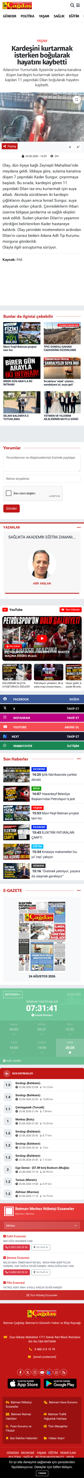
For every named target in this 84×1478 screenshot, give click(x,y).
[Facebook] (20, 1372)
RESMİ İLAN (68, 1453)
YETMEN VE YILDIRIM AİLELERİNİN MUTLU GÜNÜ (61, 417)
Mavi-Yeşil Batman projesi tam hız (55, 815)
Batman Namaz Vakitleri (18, 1416)
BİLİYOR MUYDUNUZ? (49, 1457)
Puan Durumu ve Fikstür (19, 1428)
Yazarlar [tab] (11, 527)
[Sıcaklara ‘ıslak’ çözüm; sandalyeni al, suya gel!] (62, 367)
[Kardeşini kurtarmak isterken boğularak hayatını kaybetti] (42, 117)
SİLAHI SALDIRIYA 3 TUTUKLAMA (16, 417)
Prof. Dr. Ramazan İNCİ (42, 583)
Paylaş (12, 146)
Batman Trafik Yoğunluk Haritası (55, 1416)
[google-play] (60, 1384)
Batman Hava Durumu (63, 1402)
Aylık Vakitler (13, 1060)
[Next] (49, 1372)
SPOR (36, 788)
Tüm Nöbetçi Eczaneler (43, 1295)
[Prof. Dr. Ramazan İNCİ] (42, 564)
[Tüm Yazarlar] (79, 527)
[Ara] (72, 5)
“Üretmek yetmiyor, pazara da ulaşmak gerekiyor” (55, 873)
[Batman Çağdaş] (17, 5)
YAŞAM (44, 16)
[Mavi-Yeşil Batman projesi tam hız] (21, 333)
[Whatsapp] (56, 1372)
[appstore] (24, 1384)
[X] (27, 1372)
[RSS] (64, 1372)
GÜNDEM (9, 16)
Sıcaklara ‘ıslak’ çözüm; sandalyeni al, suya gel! (59, 383)
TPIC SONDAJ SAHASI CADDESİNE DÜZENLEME (60, 348)
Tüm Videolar (72, 609)
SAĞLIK (59, 16)
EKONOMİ (39, 769)
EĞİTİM (74, 16)
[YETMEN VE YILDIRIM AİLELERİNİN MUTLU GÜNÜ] (62, 402)
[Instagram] (35, 1372)
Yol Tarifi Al (42, 1247)
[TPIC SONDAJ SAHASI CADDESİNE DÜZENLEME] (62, 333)
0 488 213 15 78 (45, 1349)
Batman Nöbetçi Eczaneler (19, 1404)
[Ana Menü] (78, 5)
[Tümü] (79, 759)
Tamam (42, 1473)
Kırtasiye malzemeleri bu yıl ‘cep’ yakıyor (54, 854)
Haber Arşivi (56, 1438)
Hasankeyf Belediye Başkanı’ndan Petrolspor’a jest (53, 796)
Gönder (11, 508)
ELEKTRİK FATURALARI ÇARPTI (52, 834)
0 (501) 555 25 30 (18, 1247)
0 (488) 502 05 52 (18, 1272)
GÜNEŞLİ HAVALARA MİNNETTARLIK (42, 537)
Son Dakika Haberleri (24, 1438)
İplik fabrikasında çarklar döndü (54, 777)
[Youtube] (42, 1372)
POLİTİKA (27, 16)
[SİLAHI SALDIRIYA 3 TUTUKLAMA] (21, 402)
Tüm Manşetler (58, 1426)
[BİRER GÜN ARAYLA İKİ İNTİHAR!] (21, 367)
